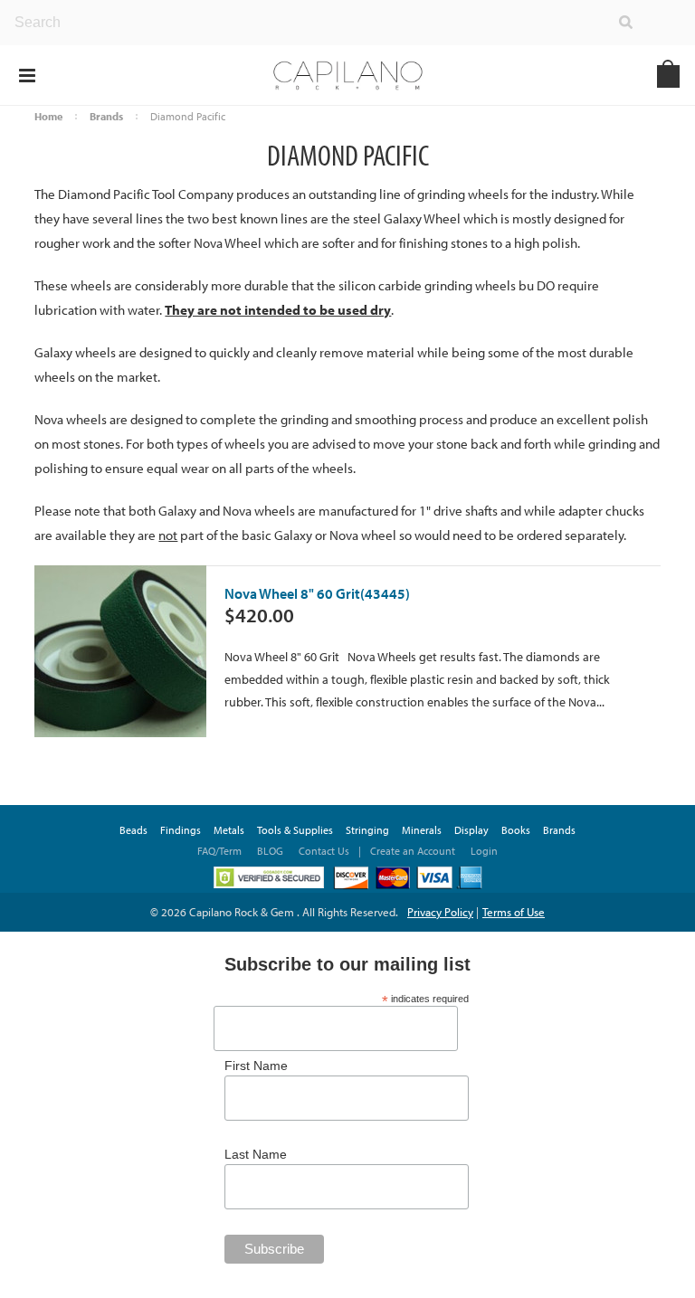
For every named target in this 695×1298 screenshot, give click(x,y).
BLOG (270, 850)
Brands (106, 116)
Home (48, 116)
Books (515, 830)
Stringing (367, 830)
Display (471, 830)
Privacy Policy (440, 912)
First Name (256, 1065)
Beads (133, 830)
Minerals (422, 830)
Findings (180, 830)
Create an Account (412, 850)
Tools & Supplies (295, 830)
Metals (229, 830)
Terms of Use (513, 912)
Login (484, 850)
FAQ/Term (220, 850)
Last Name (255, 1154)
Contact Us (324, 850)
